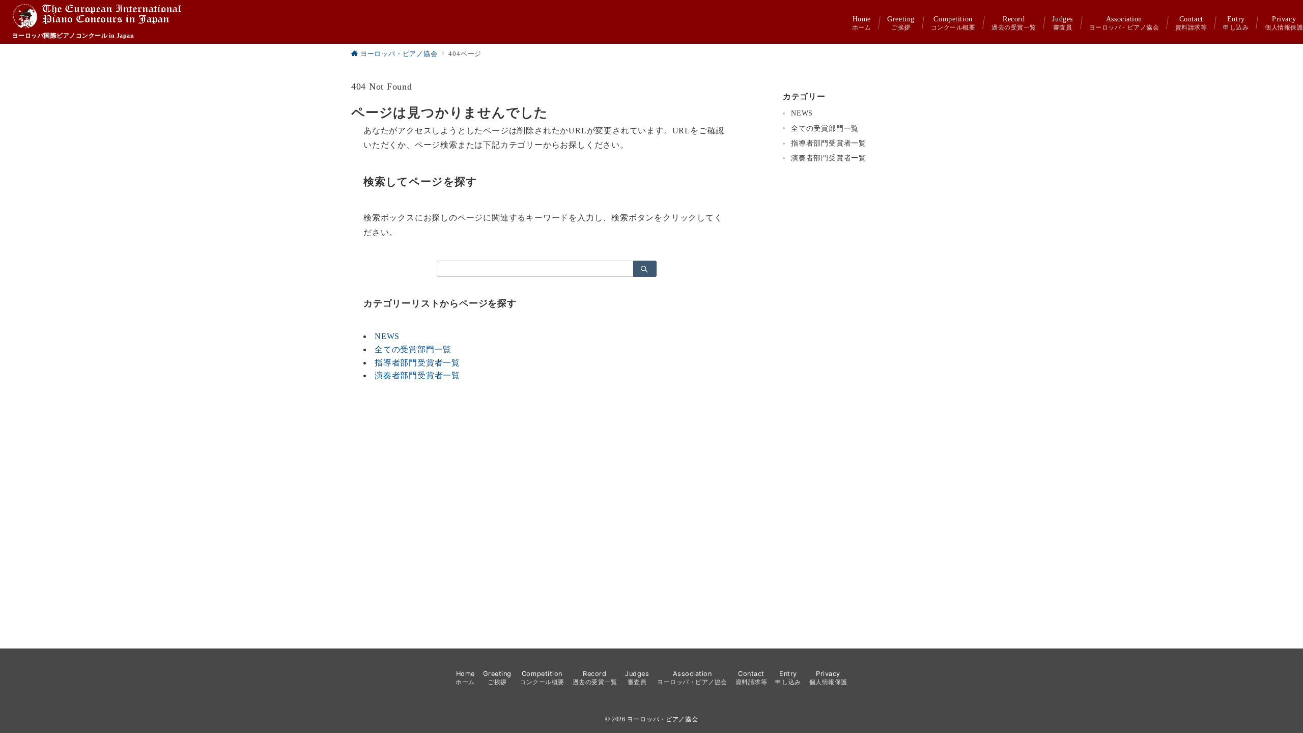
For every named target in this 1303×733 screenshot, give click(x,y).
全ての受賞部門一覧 (413, 349)
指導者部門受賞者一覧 (417, 362)
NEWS (387, 336)
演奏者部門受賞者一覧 (417, 375)
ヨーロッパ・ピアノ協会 (662, 719)
